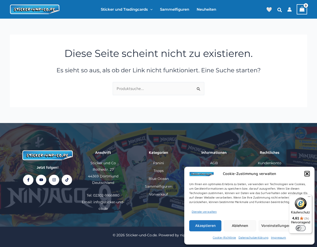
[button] (307, 173)
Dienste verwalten (204, 211)
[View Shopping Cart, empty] (302, 9)
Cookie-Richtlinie (224, 237)
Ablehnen (240, 225)
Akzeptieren (205, 225)
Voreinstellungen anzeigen (284, 225)
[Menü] (309, 198)
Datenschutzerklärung (253, 237)
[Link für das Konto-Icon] (289, 9)
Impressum (278, 237)
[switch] (301, 228)
